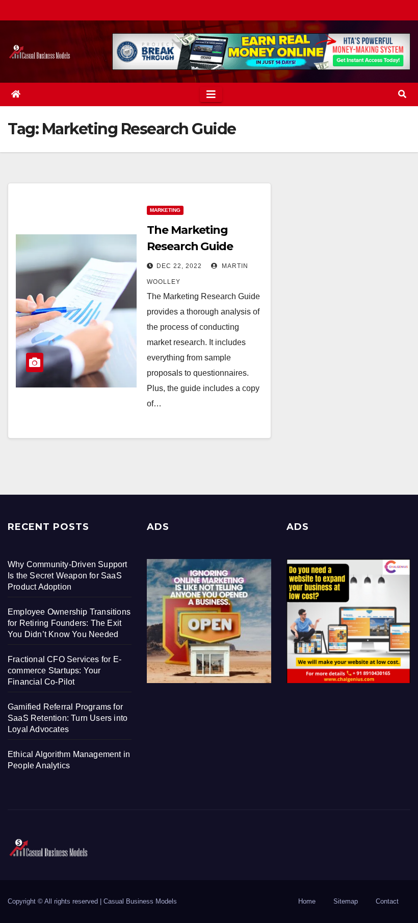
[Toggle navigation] (211, 94)
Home (307, 901)
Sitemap (345, 901)
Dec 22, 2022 (179, 266)
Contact (387, 901)
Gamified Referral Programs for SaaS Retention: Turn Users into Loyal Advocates (67, 718)
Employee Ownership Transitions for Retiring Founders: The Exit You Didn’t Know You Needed (69, 623)
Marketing (165, 210)
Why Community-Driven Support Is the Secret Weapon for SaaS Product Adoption (67, 575)
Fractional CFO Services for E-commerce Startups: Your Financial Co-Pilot (64, 670)
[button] (402, 94)
